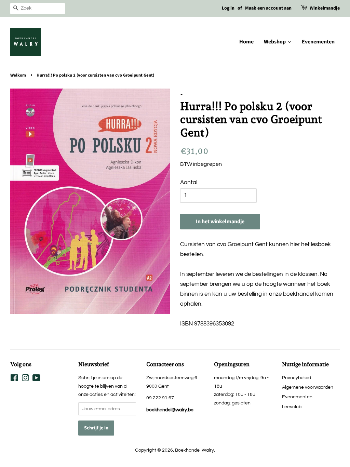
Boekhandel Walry (194, 450)
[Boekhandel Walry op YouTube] (36, 379)
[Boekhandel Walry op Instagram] (25, 379)
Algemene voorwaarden (307, 387)
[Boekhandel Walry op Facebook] (14, 379)
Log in (228, 8)
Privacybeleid (296, 377)
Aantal (188, 182)
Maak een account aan (268, 8)
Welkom (18, 75)
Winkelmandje (325, 8)
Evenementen (297, 396)
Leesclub (291, 406)
